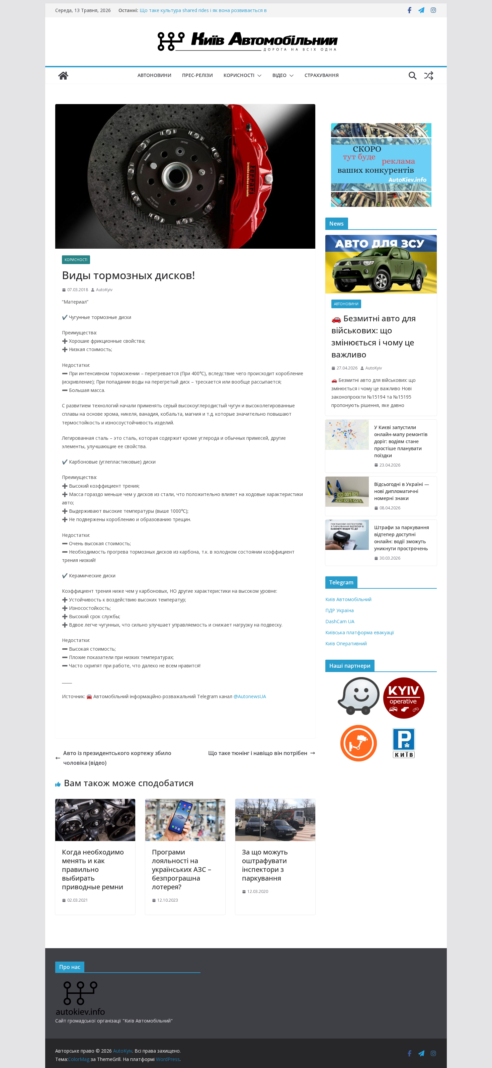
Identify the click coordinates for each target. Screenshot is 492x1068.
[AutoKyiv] (63, 76)
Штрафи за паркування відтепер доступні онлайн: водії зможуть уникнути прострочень (401, 538)
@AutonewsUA (250, 696)
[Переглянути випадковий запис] (429, 76)
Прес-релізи (197, 75)
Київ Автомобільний (348, 599)
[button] (258, 76)
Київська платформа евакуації (359, 632)
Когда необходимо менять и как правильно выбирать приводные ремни (93, 869)
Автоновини (154, 75)
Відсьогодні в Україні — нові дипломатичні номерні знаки (401, 491)
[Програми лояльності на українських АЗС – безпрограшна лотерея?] (185, 803)
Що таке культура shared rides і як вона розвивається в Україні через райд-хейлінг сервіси (203, 13)
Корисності (239, 75)
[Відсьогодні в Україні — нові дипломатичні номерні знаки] (347, 496)
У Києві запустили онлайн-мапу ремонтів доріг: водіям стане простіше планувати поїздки (400, 441)
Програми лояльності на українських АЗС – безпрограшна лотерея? (181, 869)
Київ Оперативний (346, 643)
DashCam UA (339, 621)
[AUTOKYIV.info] (80, 984)
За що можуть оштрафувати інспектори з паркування (265, 865)
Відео (279, 75)
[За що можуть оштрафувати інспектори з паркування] (275, 803)
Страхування (322, 75)
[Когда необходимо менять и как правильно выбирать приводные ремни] (95, 803)
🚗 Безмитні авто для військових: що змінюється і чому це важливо (373, 336)
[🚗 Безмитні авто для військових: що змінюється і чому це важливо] (381, 264)
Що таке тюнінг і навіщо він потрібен (257, 753)
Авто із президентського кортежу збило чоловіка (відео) (117, 757)
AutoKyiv (104, 290)
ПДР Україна (339, 610)
